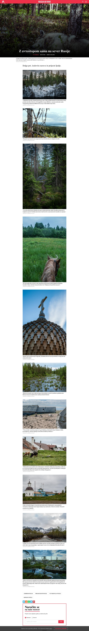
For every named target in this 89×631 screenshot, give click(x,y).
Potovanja (36, 54)
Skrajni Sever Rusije (41, 593)
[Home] (3, 2)
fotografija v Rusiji (55, 593)
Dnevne (35, 617)
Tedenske (28, 617)
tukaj (50, 628)
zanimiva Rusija (28, 593)
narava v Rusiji (28, 597)
